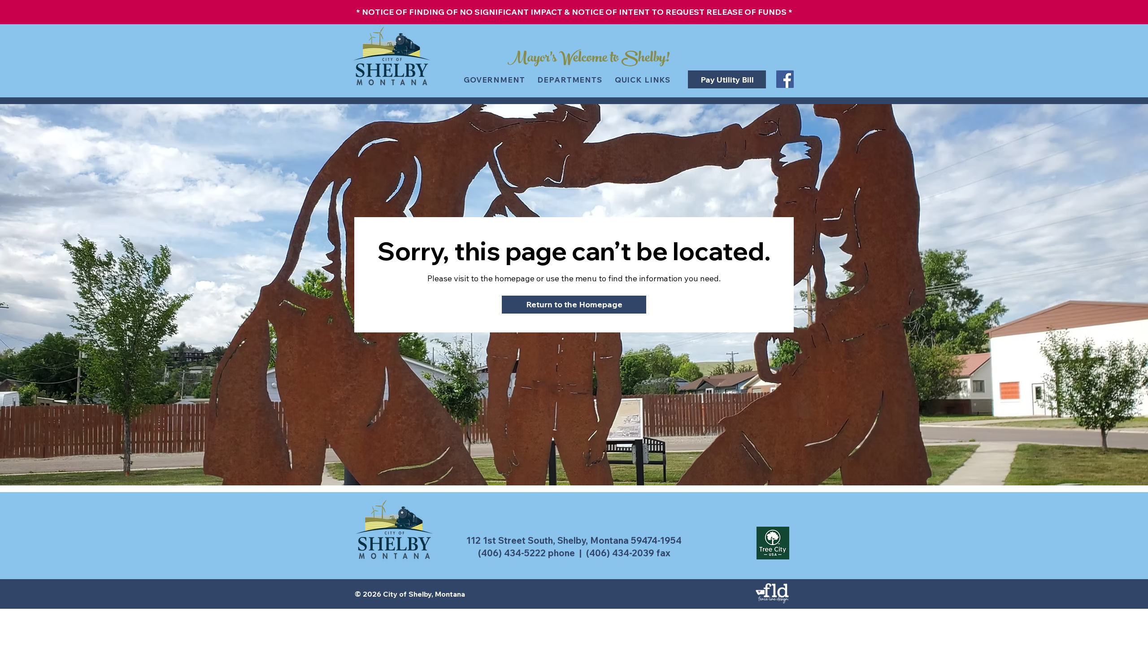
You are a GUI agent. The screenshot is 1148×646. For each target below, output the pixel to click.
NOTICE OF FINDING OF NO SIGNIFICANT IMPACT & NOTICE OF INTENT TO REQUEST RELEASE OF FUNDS (574, 12)
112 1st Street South (509, 540)
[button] (589, 53)
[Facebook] (785, 79)
